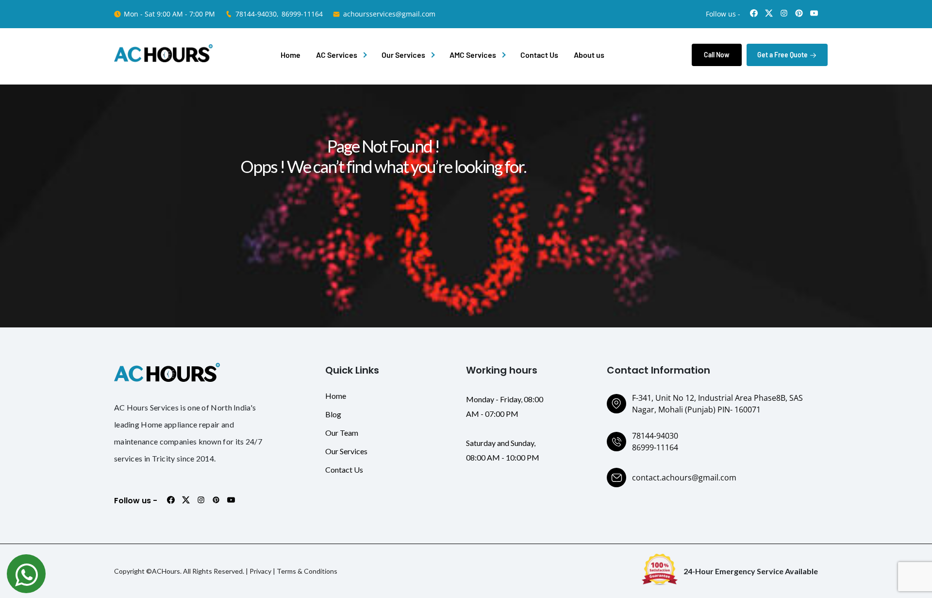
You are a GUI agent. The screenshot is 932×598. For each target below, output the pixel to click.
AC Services (336, 54)
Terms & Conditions (307, 571)
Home (290, 54)
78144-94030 (655, 435)
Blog (333, 414)
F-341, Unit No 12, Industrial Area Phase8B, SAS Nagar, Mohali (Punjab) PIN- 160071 (717, 404)
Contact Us (539, 54)
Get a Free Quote (783, 55)
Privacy (260, 571)
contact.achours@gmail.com (684, 477)
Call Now (717, 55)
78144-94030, (257, 14)
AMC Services (472, 54)
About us (589, 54)
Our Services (403, 54)
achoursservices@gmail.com (389, 14)
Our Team (341, 432)
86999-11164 (302, 14)
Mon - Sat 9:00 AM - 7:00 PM (169, 14)
